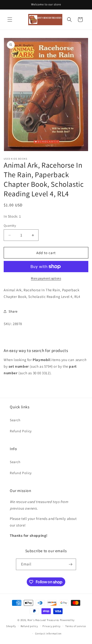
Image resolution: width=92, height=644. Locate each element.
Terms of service (75, 626)
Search (15, 420)
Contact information (48, 633)
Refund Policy (21, 431)
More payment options (46, 278)
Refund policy (29, 626)
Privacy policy (51, 626)
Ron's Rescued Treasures (43, 620)
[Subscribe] (70, 564)
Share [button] (13, 311)
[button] (9, 19)
